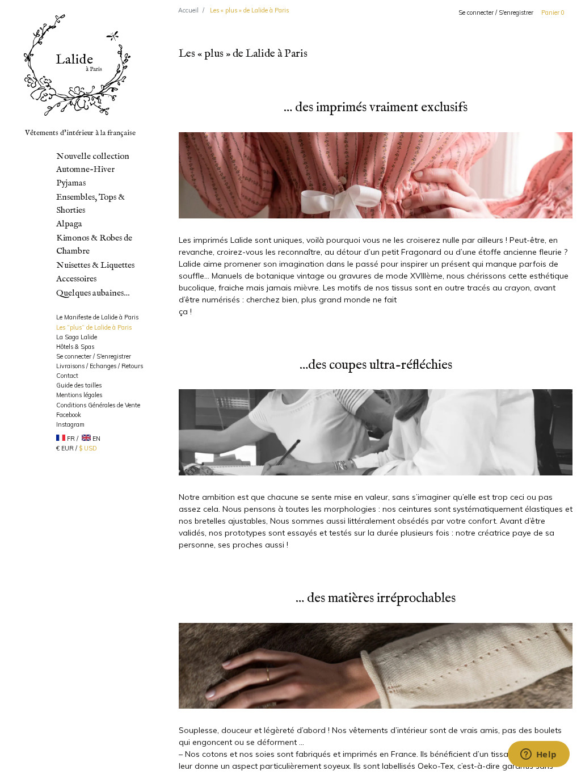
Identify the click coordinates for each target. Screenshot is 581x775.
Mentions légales (79, 395)
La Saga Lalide (76, 337)
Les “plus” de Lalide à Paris (94, 327)
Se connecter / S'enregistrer (495, 12)
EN (96, 439)
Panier (553, 12)
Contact (67, 376)
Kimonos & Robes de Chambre (94, 245)
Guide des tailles (79, 385)
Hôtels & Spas (75, 347)
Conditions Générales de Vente (98, 405)
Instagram (70, 424)
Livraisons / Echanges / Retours (99, 366)
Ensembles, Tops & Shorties (90, 204)
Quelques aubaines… (93, 293)
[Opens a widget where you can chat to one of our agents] (538, 755)
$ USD (88, 448)
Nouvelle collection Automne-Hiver (92, 163)
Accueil (188, 10)
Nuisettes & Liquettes (95, 265)
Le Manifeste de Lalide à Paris (97, 317)
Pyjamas (71, 183)
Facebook (68, 415)
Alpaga (69, 224)
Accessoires (76, 279)
